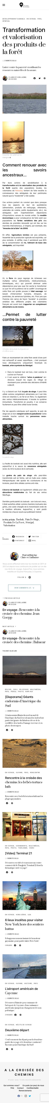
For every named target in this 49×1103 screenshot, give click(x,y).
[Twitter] (30, 1096)
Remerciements (25, 1091)
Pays (40, 19)
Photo (21, 691)
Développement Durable (14, 19)
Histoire (28, 983)
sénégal (30, 522)
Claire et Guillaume (17, 77)
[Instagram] (26, 1096)
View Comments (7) (22, 588)
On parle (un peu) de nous (33, 1085)
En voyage (31, 19)
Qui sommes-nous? (11, 1085)
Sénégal (6, 21)
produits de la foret (14, 522)
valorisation (9, 525)
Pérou (13, 691)
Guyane (19, 772)
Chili (15, 689)
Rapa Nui (29, 691)
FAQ (12, 1088)
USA (29, 915)
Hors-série (21, 915)
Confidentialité (32, 1088)
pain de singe (32, 519)
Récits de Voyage (24, 1025)
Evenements (21, 846)
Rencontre (35, 772)
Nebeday (19, 190)
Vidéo (31, 848)
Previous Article (12, 598)
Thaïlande (22, 848)
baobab (20, 519)
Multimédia (35, 689)
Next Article (8, 626)
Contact (20, 1088)
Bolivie (8, 689)
